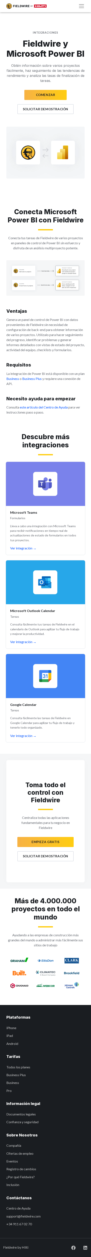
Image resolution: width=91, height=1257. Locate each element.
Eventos (12, 1161)
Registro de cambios (21, 1169)
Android (12, 1044)
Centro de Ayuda (18, 1208)
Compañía (13, 1145)
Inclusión (12, 1185)
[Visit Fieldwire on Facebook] (70, 1247)
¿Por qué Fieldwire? (20, 1177)
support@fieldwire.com (23, 1216)
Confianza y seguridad (22, 1122)
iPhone (11, 1028)
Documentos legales (21, 1114)
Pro (9, 1091)
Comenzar (45, 95)
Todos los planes (18, 1067)
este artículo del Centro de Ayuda (44, 407)
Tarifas (13, 1056)
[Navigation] (81, 6)
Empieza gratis (45, 842)
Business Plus (32, 379)
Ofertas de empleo (19, 1153)
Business (12, 379)
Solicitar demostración (45, 109)
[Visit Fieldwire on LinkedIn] (82, 1247)
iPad (9, 1036)
